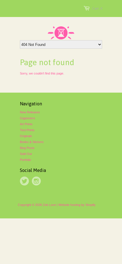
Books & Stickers (32, 142)
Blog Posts (27, 148)
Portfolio (25, 159)
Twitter (24, 181)
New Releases (30, 112)
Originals (26, 136)
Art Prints (26, 124)
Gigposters (27, 118)
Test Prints (27, 130)
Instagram (36, 181)
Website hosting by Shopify (77, 204)
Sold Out (26, 154)
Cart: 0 (97, 8)
